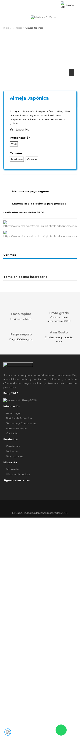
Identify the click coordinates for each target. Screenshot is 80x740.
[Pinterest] (14, 179)
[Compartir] (5, 179)
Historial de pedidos (18, 474)
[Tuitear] (9, 179)
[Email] (22, 179)
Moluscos (12, 451)
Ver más (9, 254)
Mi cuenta (12, 469)
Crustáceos (13, 446)
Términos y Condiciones (21, 423)
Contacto (12, 433)
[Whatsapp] (18, 179)
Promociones (14, 456)
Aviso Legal (13, 413)
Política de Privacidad (19, 418)
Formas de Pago (16, 428)
